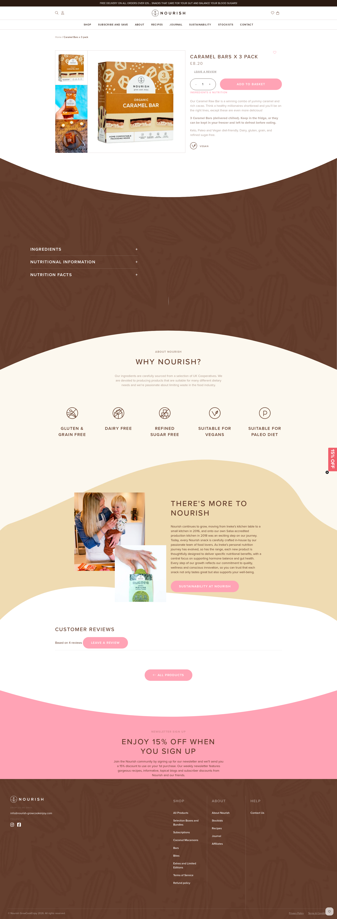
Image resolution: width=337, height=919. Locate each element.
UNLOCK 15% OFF (168, 472)
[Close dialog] (203, 420)
